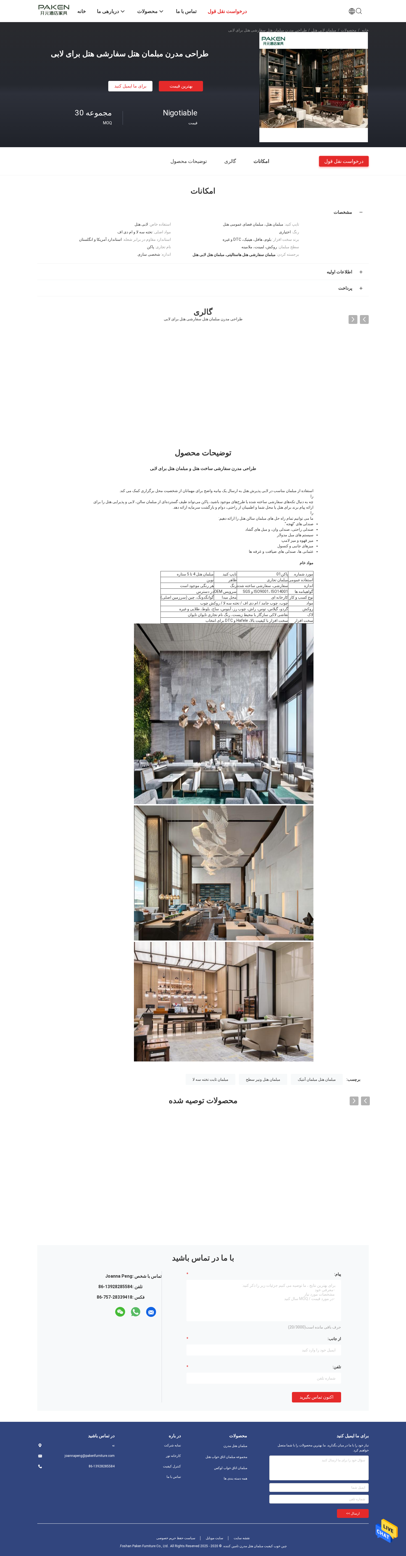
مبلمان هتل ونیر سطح (263, 1079)
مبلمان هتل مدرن (235, 1446)
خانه (365, 30)
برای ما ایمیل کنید (130, 86)
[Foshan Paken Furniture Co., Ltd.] (54, 9)
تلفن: (337, 1367)
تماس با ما (174, 1477)
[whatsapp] (136, 1312)
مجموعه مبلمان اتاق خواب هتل (226, 1457)
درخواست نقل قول (343, 161)
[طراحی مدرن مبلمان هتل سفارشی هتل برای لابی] (313, 87)
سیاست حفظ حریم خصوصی (175, 1538)
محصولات (349, 30)
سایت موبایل (214, 1538)
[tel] (110, 1312)
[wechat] (120, 1312)
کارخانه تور (173, 1456)
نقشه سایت (242, 1538)
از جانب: (334, 1338)
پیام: (337, 1274)
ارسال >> (353, 1513)
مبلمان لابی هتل (323, 30)
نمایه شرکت (172, 1445)
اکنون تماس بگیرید (316, 1397)
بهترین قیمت (181, 86)
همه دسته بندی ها (235, 1478)
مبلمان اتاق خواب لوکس (230, 1468)
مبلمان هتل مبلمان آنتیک (317, 1079)
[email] (151, 1312)
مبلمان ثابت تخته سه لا (210, 1079)
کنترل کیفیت (172, 1466)
